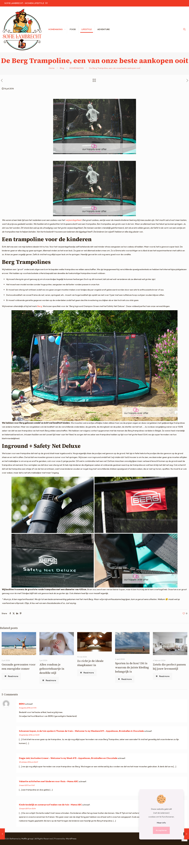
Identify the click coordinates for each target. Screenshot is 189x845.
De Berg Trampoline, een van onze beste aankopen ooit (114, 68)
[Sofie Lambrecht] (22, 29)
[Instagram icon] (176, 3)
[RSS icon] (183, 3)
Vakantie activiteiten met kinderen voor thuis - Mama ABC (48, 781)
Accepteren (161, 830)
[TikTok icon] (180, 3)
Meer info (161, 822)
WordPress (71, 838)
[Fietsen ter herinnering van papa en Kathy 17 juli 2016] (186, 833)
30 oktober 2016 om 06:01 (28, 762)
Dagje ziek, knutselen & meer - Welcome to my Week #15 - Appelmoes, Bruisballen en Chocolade (68, 758)
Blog (62, 68)
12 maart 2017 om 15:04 (27, 808)
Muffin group (27, 838)
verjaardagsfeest (73, 220)
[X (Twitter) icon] (166, 3)
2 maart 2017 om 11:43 (26, 785)
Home (52, 68)
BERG (22, 704)
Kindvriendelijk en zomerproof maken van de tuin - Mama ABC (50, 804)
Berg (39, 306)
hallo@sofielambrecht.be (59, 3)
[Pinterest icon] (173, 3)
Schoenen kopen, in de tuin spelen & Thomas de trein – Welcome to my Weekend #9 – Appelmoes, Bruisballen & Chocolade (81, 731)
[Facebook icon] (162, 3)
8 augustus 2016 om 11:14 (27, 708)
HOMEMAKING (76, 68)
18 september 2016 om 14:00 (29, 735)
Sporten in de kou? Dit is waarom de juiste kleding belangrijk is (132, 667)
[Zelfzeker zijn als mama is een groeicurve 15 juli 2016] (2, 833)
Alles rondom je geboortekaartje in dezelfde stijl (51, 669)
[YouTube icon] (169, 3)
